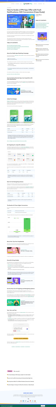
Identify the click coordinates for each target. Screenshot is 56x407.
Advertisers (13, 346)
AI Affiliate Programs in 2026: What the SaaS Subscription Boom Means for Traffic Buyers (42, 50)
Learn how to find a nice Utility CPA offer (13, 74)
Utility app (16, 55)
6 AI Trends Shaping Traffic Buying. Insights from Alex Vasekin (18, 374)
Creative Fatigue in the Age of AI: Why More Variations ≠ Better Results (20, 384)
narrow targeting (27, 294)
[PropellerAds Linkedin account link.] (30, 393)
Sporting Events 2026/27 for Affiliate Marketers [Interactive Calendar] (20, 381)
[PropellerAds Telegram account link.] (31, 393)
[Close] (55, 406)
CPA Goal (9, 264)
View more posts (16, 371)
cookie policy (11, 406)
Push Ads (10, 69)
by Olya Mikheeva (39, 14)
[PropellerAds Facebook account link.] (25, 393)
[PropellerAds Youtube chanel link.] (28, 393)
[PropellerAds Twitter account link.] (24, 393)
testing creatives (22, 312)
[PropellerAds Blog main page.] (28, 4)
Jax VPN (21, 55)
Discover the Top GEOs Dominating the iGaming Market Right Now (19, 378)
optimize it (24, 82)
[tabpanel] (42, 36)
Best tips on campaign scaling (26, 250)
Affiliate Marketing (18, 346)
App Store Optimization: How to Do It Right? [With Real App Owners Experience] (27, 303)
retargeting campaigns (29, 186)
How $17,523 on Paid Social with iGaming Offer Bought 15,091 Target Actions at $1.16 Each (42, 55)
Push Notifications (27, 346)
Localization (10, 318)
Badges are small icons (10, 101)
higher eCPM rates (31, 296)
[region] (28, 406)
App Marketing (9, 7)
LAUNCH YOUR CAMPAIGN (21, 338)
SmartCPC (9, 266)
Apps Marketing (22, 346)
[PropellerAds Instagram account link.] (27, 393)
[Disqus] (21, 358)
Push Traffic (22, 279)
